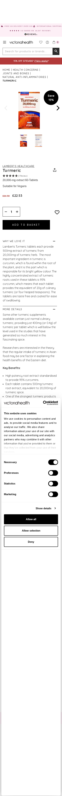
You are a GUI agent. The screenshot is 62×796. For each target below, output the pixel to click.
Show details (43, 508)
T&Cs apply (41, 60)
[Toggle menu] (4, 42)
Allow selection (31, 530)
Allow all (31, 519)
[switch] (53, 473)
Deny (31, 541)
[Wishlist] (40, 42)
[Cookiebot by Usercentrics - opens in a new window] (43, 403)
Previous (6, 108)
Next (57, 108)
